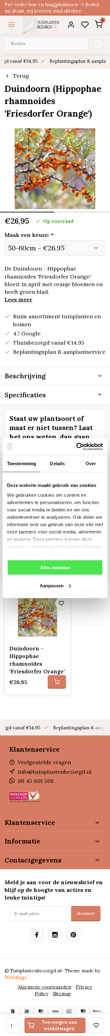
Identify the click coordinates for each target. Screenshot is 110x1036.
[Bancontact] (69, 1011)
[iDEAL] (26, 1011)
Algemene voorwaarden (44, 987)
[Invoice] (12, 1011)
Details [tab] (57, 463)
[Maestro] (83, 1011)
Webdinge (16, 977)
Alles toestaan (55, 567)
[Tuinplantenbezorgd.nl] (41, 25)
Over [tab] (91, 463)
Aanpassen (52, 585)
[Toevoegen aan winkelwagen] (57, 682)
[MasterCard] (41, 1011)
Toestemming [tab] (21, 463)
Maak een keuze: (29, 234)
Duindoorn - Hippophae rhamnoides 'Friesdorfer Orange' (37, 660)
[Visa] (55, 1011)
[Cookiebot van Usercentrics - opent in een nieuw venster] (77, 447)
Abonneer (86, 913)
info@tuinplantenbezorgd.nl (55, 771)
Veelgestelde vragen (44, 762)
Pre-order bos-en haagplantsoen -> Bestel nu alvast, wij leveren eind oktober (52, 8)
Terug (21, 75)
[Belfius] (97, 1011)
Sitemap (62, 994)
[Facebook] (36, 935)
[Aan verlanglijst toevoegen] (61, 603)
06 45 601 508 (36, 780)
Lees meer (18, 299)
